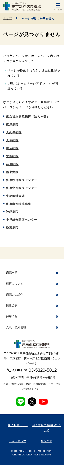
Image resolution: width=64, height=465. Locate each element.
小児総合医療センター (21, 219)
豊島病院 (12, 156)
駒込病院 (12, 148)
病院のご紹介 (14, 294)
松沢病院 (12, 227)
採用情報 (11, 316)
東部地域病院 (15, 195)
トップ (7, 18)
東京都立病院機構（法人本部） (28, 116)
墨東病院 (12, 172)
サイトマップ (17, 441)
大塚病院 (12, 140)
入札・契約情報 (16, 327)
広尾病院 (12, 124)
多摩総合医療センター (21, 180)
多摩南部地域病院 (18, 203)
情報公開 (11, 305)
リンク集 (46, 441)
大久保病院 (14, 132)
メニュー (58, 10)
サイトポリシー (18, 425)
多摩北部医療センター (21, 187)
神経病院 (12, 211)
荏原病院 (12, 164)
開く (57, 273)
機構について (14, 283)
